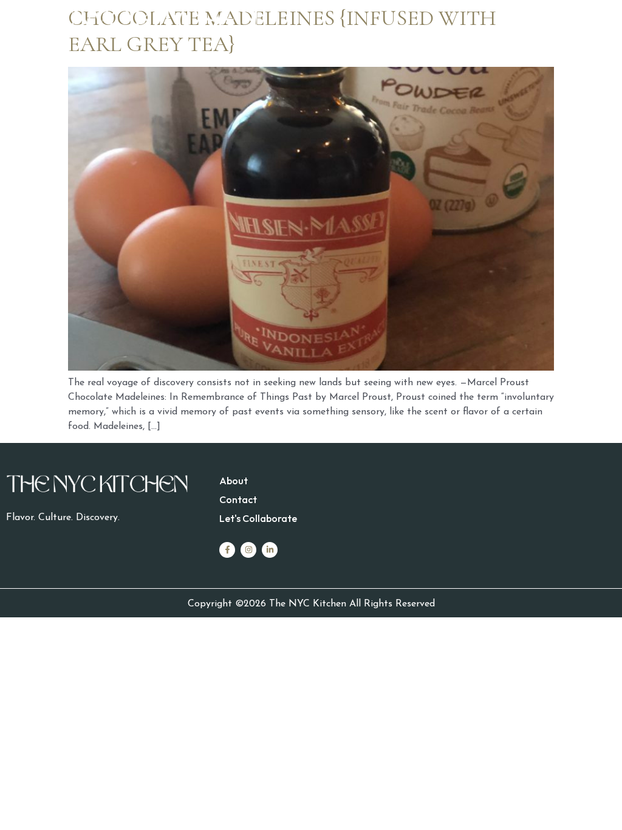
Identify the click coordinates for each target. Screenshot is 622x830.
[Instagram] (248, 550)
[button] (463, 22)
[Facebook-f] (227, 550)
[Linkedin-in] (270, 550)
